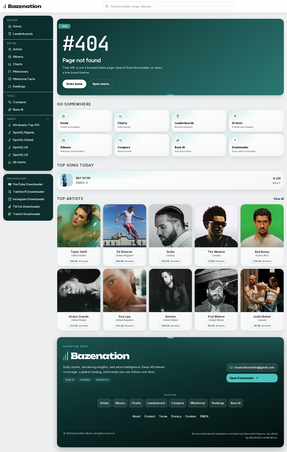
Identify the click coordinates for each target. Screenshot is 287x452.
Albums (120, 403)
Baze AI (236, 403)
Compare (177, 403)
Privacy (176, 416)
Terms (163, 416)
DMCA (204, 416)
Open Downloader (242, 378)
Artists (104, 403)
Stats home (74, 84)
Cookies (190, 416)
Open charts (100, 84)
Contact (149, 416)
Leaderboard (156, 403)
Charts (11, 119)
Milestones (198, 403)
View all (279, 198)
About (136, 416)
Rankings (218, 403)
